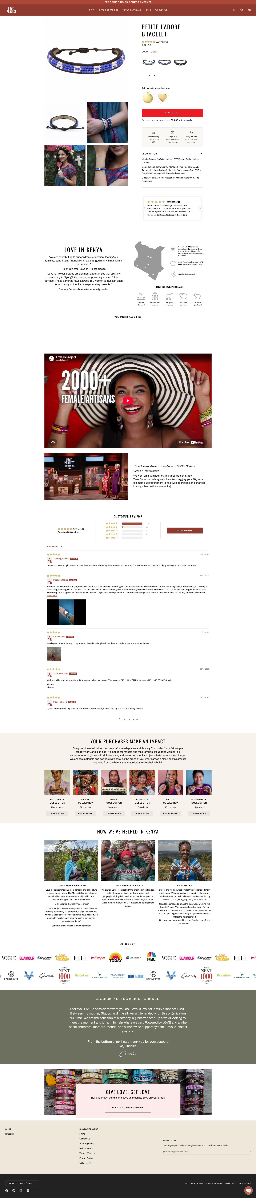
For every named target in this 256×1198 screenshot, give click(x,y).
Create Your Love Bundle (128, 1108)
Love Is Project (197, 1183)
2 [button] (124, 719)
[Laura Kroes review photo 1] (54, 654)
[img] (53, 554)
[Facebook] (6, 1190)
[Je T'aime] (180, 62)
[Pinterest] (13, 1190)
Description (149, 154)
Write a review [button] (184, 530)
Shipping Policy (86, 1143)
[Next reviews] (201, 208)
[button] (91, 10)
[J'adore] (164, 62)
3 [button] (129, 719)
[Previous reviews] (144, 208)
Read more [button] (52, 595)
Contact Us (84, 1139)
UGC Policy (85, 1163)
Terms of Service (87, 1153)
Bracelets (9, 1134)
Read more (147, 181)
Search (219, 1183)
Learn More (57, 813)
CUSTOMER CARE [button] (88, 1129)
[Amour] (149, 62)
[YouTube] (28, 1190)
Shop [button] (8, 1129)
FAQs (82, 1134)
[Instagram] (21, 1190)
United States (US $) (20, 1183)
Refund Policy (86, 1148)
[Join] (248, 1151)
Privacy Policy (86, 1158)
